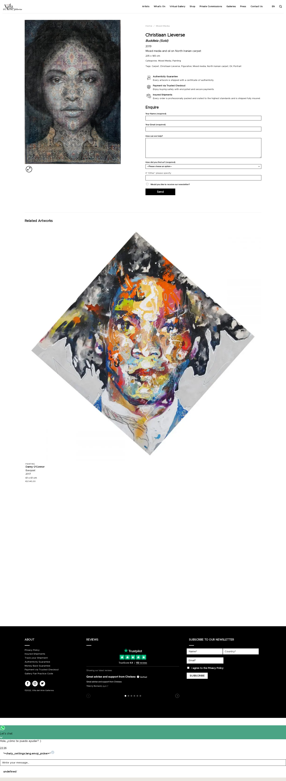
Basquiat (30, 470)
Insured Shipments (35, 654)
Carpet (155, 66)
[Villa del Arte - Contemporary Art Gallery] (12, 7)
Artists (145, 6)
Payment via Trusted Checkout (42, 670)
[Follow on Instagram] (35, 683)
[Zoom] (29, 169)
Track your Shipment (36, 658)
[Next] (37, 167)
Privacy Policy (32, 650)
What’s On (159, 6)
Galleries (231, 6)
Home (148, 26)
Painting (176, 61)
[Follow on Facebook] (27, 683)
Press (243, 6)
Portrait (237, 66)
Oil (230, 66)
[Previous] (26, 612)
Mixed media (199, 66)
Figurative (186, 66)
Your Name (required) (155, 114)
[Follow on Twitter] (42, 683)
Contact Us (257, 6)
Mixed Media (163, 26)
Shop (192, 6)
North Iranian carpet (217, 66)
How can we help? (154, 136)
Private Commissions (211, 6)
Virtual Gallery (177, 6)
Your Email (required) (155, 125)
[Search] (281, 6)
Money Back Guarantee (37, 666)
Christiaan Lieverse (170, 66)
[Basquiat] (143, 343)
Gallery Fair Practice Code (39, 673)
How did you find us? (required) (160, 162)
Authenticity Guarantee (37, 662)
